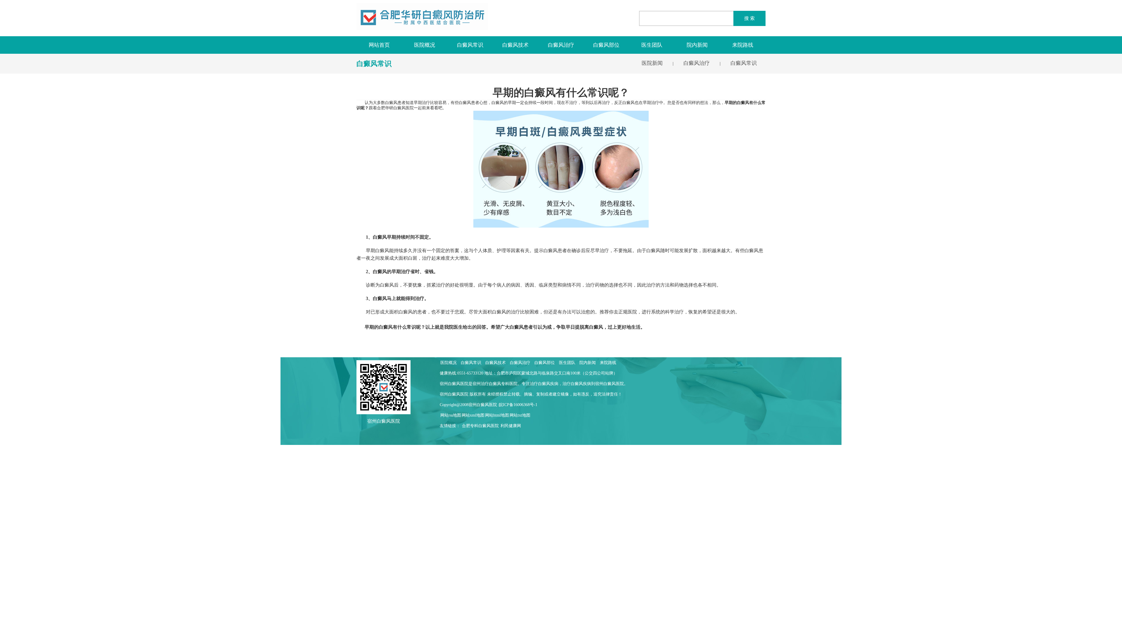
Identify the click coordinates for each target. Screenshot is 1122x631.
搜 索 (749, 18)
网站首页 (379, 45)
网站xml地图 (473, 415)
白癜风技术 (515, 45)
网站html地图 (497, 415)
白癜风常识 (470, 45)
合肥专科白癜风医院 (480, 426)
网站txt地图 (520, 415)
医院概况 (424, 45)
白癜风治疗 (561, 45)
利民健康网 (511, 426)
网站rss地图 (450, 415)
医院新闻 (652, 63)
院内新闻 (697, 45)
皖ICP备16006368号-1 (518, 405)
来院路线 (742, 45)
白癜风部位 (606, 45)
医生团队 (651, 45)
